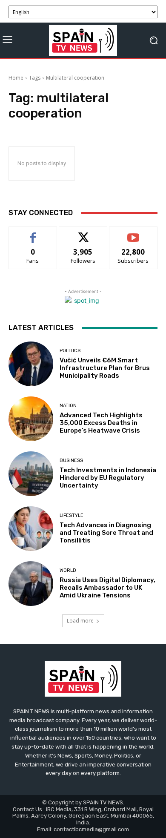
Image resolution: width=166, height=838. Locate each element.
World (68, 570)
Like (33, 233)
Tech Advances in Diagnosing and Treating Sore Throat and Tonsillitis (106, 532)
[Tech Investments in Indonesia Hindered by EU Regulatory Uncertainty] (31, 473)
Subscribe (133, 233)
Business (71, 460)
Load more (80, 620)
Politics (70, 350)
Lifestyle (71, 515)
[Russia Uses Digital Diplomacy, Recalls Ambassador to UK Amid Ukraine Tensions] (31, 583)
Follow (83, 233)
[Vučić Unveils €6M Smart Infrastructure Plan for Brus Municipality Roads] (31, 364)
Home (16, 77)
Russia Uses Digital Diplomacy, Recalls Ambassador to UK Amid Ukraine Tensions (107, 587)
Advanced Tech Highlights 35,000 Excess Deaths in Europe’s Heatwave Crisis (101, 422)
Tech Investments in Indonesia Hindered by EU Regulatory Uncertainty (108, 477)
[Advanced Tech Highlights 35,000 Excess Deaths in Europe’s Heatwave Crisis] (31, 418)
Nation (68, 405)
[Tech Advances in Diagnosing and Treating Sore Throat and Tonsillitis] (31, 528)
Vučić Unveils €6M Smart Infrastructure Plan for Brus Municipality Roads (105, 367)
